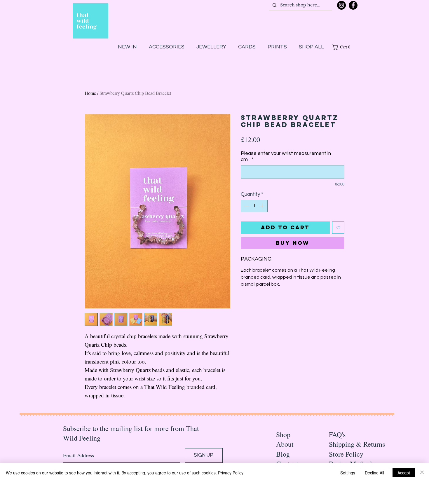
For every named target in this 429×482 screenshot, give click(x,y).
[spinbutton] (254, 206)
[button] (343, 47)
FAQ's (337, 434)
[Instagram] (341, 5)
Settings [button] (347, 473)
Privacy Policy (230, 473)
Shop (283, 434)
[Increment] (262, 206)
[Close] (421, 472)
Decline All (374, 473)
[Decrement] (246, 206)
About (285, 444)
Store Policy (346, 454)
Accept (403, 473)
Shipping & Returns (357, 444)
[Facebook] (353, 5)
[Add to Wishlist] (338, 227)
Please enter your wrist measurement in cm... (286, 156)
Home (90, 93)
